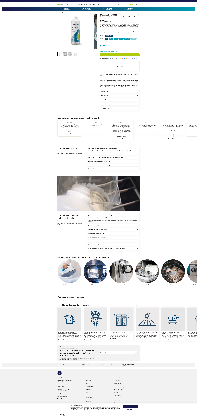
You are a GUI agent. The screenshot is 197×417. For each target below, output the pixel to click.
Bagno (87, 382)
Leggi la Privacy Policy (74, 410)
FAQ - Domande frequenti (118, 389)
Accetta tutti (130, 406)
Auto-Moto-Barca (89, 380)
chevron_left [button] (136, 118)
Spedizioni (116, 392)
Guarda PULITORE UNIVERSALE (173, 138)
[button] (97, 288)
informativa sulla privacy (86, 358)
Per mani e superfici (89, 399)
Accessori (86, 4)
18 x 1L (116, 38)
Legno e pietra (88, 389)
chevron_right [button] (138, 118)
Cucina (87, 383)
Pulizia (72, 4)
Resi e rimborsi (116, 393)
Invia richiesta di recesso (118, 395)
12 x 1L (111, 38)
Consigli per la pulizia (96, 4)
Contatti (115, 396)
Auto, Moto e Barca (68, 12)
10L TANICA (127, 38)
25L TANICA (133, 38)
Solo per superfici (89, 401)
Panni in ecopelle (117, 382)
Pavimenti (87, 391)
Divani (87, 385)
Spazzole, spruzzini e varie (118, 383)
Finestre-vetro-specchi (89, 386)
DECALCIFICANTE (109, 35)
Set (75, 4)
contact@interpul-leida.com (62, 396)
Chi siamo (115, 402)
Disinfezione (80, 4)
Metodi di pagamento (118, 390)
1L (106, 38)
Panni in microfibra (117, 380)
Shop (62, 12)
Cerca (132, 4)
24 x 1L (121, 38)
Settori (90, 4)
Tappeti (87, 392)
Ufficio (87, 394)
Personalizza (129, 409)
